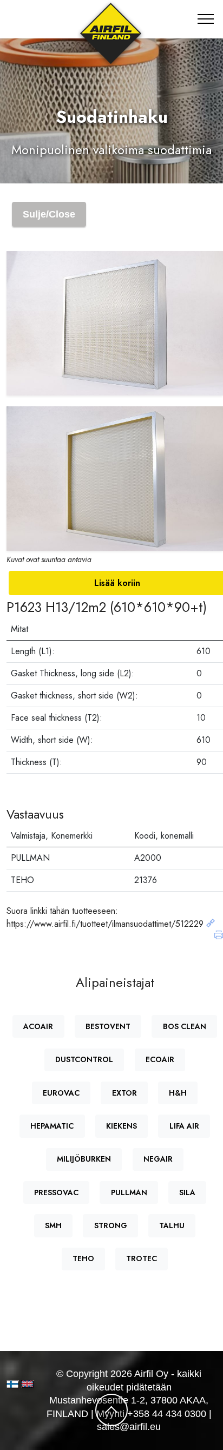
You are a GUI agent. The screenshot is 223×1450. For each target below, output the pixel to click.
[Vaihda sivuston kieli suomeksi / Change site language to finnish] (12, 1384)
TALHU (172, 1225)
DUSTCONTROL (84, 1059)
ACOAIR (38, 1026)
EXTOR (124, 1093)
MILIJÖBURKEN (84, 1159)
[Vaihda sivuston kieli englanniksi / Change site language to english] (24, 1383)
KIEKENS (121, 1126)
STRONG (110, 1225)
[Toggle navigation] (206, 19)
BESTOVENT (108, 1026)
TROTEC (141, 1258)
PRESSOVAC (56, 1192)
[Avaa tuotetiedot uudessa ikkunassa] (210, 924)
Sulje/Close (49, 214)
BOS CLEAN (184, 1026)
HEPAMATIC (52, 1126)
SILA (187, 1192)
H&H (178, 1093)
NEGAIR (158, 1159)
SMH (53, 1225)
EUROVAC (61, 1093)
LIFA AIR (184, 1126)
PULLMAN (129, 1192)
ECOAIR (160, 1059)
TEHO (83, 1258)
